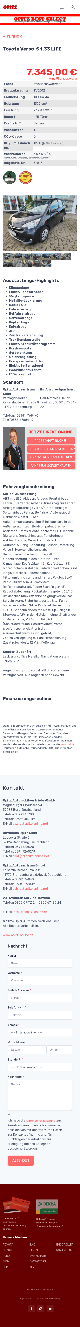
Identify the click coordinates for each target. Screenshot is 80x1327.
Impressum (26, 1298)
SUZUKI (7, 1250)
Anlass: (13, 1025)
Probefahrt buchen (51, 441)
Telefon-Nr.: (17, 1007)
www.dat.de (68, 744)
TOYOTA (8, 1244)
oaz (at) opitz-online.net (30, 823)
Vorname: (15, 973)
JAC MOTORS (38, 1261)
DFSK (6, 1261)
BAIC (32, 1244)
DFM (5, 1267)
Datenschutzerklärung (48, 1298)
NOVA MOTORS (65, 1250)
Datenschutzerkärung (40, 1120)
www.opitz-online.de (18, 935)
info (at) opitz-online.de (30, 912)
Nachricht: (16, 1077)
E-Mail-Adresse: (19, 990)
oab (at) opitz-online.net (30, 888)
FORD (6, 1256)
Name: (13, 955)
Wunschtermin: (18, 1042)
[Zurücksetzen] (39, 1160)
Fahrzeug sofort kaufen (51, 465)
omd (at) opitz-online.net (31, 856)
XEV (32, 1267)
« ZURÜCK (12, 36)
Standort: (15, 1059)
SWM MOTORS (38, 1256)
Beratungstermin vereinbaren (52, 449)
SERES (34, 1250)
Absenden (20, 1160)
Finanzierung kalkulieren (51, 457)
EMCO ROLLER (64, 1244)
